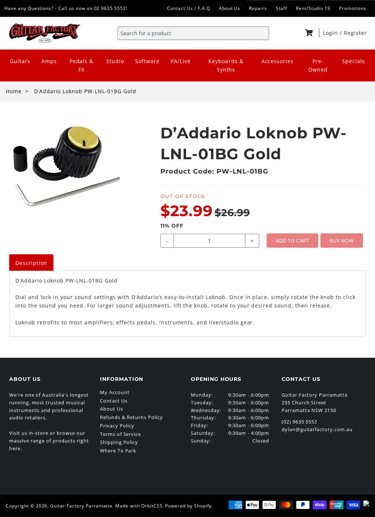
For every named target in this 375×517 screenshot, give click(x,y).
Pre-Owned (318, 65)
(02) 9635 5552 (299, 421)
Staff (281, 8)
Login (331, 32)
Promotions (352, 8)
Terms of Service (120, 434)
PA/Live (181, 61)
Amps (49, 61)
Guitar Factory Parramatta (81, 506)
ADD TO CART (292, 240)
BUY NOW (342, 240)
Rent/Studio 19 (313, 8)
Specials (353, 61)
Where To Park (118, 450)
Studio (115, 61)
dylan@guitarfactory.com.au (317, 429)
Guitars (20, 61)
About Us (230, 8)
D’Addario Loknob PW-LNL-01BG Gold (85, 91)
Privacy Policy (117, 425)
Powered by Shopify (188, 506)
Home (14, 91)
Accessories (277, 61)
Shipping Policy (119, 442)
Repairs (258, 8)
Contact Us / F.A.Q (188, 8)
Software (147, 61)
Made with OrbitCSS (138, 506)
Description (31, 262)
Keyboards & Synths (226, 65)
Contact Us (113, 400)
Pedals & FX (82, 65)
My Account (115, 392)
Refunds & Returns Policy (131, 417)
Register (355, 32)
